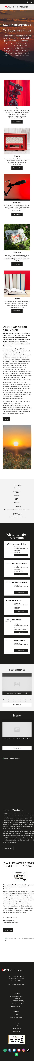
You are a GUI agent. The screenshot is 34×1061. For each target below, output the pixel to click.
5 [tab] (13, 699)
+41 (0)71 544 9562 (18, 1004)
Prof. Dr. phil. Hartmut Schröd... (17, 582)
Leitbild (6, 419)
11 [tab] (28, 699)
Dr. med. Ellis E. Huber (13, 600)
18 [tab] (21, 701)
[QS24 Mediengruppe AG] (17, 7)
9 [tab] (23, 699)
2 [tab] (6, 699)
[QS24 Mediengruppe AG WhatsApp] (16, 1054)
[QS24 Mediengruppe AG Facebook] (9, 1050)
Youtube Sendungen (16, 1017)
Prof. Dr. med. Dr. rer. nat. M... (16, 563)
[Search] (27, 2)
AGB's (16, 1026)
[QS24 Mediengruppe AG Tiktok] (28, 1050)
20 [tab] (25, 701)
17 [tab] (18, 701)
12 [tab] (30, 699)
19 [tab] (23, 701)
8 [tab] (21, 699)
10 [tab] (25, 699)
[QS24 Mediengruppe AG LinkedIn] (14, 1050)
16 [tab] (16, 701)
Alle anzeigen (17, 704)
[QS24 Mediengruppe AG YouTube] (19, 1050)
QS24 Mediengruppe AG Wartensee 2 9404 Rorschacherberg (17, 999)
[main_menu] (31, 2)
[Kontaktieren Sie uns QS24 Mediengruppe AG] (5, 1050)
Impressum (16, 1031)
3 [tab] (8, 699)
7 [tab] (18, 699)
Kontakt (16, 1014)
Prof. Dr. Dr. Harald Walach (15, 640)
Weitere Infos (17, 121)
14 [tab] (11, 701)
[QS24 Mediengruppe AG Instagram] (23, 1050)
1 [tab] (3, 699)
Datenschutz (17, 1029)
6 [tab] (16, 699)
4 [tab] (11, 699)
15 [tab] (13, 701)
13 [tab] (8, 701)
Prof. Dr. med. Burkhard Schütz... (14, 620)
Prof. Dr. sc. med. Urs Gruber (16, 544)
